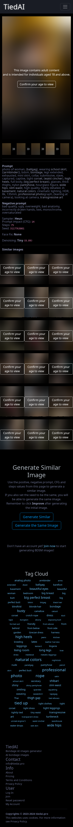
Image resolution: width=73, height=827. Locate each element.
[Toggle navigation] (65, 6)
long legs (45, 650)
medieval (30, 654)
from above (48, 624)
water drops (16, 725)
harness (55, 632)
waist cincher (53, 178)
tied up (21, 703)
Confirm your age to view (37, 84)
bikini (30, 602)
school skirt (58, 169)
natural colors (26, 191)
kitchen (56, 637)
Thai (16, 698)
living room (21, 650)
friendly (31, 623)
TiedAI (14, 7)
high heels (23, 636)
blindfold (16, 606)
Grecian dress (36, 632)
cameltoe (39, 611)
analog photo (23, 580)
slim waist (16, 188)
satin (57, 676)
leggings (21, 646)
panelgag (29, 665)
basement (9, 191)
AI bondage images (17, 755)
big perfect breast (36, 182)
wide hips (54, 725)
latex (34, 641)
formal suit (15, 624)
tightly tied (17, 712)
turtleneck (52, 716)
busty (21, 611)
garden (17, 632)
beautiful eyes (39, 589)
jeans (43, 637)
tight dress (29, 708)
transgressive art (51, 197)
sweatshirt (38, 694)
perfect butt (25, 670)
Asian (25, 584)
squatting (52, 689)
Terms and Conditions (19, 780)
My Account (13, 804)
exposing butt (54, 619)
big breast (48, 593)
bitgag (43, 602)
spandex (37, 689)
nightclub (56, 660)
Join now (49, 546)
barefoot (57, 584)
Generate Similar (36, 516)
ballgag (32, 169)
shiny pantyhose (33, 685)
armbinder (11, 172)
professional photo (31, 194)
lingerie (53, 646)
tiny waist (36, 712)
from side (52, 628)
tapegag (53, 694)
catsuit (55, 611)
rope (40, 675)
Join (8, 796)
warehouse (57, 721)
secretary (36, 681)
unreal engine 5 (18, 721)
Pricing (10, 776)
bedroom (28, 593)
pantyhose (27, 185)
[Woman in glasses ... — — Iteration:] (6, 149)
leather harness (52, 642)
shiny (15, 685)
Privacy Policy (14, 783)
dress (50, 615)
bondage (36, 172)
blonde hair (35, 606)
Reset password (15, 800)
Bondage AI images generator (24, 751)
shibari (54, 681)
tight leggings (51, 708)
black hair (57, 602)
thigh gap (33, 698)
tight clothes (45, 703)
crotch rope (32, 615)
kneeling (18, 641)
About (9, 772)
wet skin (34, 725)
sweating (21, 693)
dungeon (24, 619)
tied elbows (54, 698)
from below (33, 628)
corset (38, 178)
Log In (9, 792)
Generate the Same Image (36, 525)
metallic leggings (48, 654)
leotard (38, 646)
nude (14, 664)
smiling (21, 689)
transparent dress (30, 716)
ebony (38, 619)
